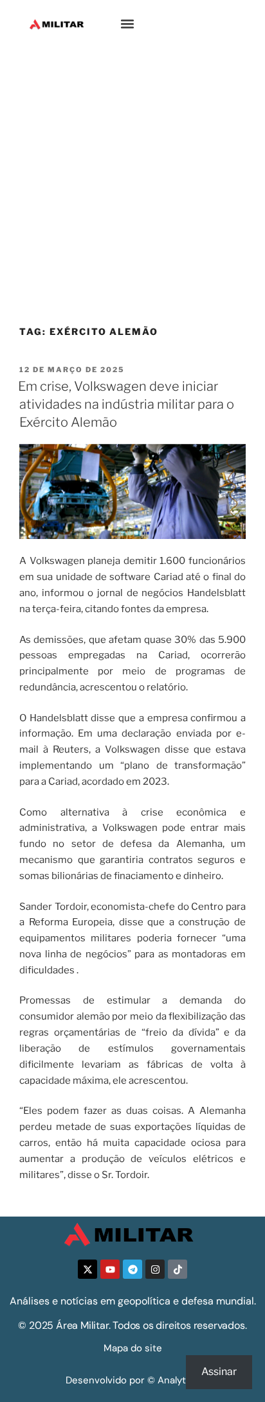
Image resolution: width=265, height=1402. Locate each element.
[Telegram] (132, 1269)
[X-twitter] (87, 1269)
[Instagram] (155, 1269)
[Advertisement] (132, 187)
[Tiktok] (177, 1269)
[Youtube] (110, 1269)
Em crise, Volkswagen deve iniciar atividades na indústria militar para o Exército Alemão (126, 404)
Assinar (219, 1371)
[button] (127, 24)
